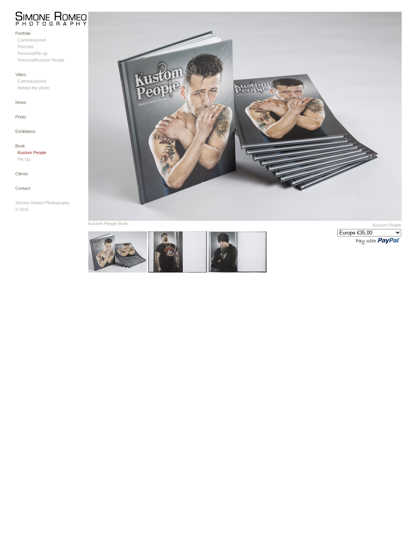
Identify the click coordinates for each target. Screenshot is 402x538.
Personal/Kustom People (41, 60)
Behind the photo (33, 87)
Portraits (26, 46)
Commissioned (32, 40)
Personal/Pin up (32, 53)
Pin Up (24, 159)
